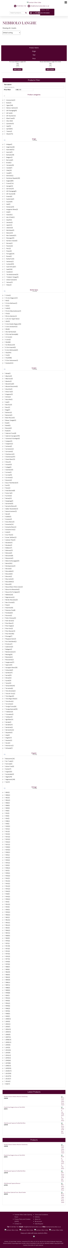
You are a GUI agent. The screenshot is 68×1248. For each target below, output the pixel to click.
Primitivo (8, 644)
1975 (7, 954)
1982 (7, 972)
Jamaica (9, 222)
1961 (7, 917)
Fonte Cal (8, 493)
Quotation (10, 123)
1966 (7, 930)
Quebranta (9, 647)
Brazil (8, 163)
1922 (7, 831)
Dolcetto (8, 480)
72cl (7, 355)
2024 (7, 1081)
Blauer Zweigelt (10, 420)
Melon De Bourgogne (12, 561)
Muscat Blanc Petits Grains (14, 587)
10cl (7, 300)
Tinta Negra (9, 696)
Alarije (7, 373)
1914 (7, 818)
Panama (9, 246)
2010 (7, 1045)
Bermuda (9, 160)
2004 (8, 1029)
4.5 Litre (8, 337)
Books (8, 103)
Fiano (7, 488)
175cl (7, 313)
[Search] (26, 12)
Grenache (9, 524)
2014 (8, 1055)
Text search (7, 84)
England (9, 181)
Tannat (8, 683)
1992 (7, 998)
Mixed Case (10, 118)
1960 (7, 915)
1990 (7, 993)
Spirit (9, 129)
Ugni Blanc (9, 719)
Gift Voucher (11, 116)
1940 (7, 876)
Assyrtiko (8, 399)
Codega (8, 467)
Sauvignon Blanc (11, 667)
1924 (7, 837)
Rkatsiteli (9, 657)
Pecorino (8, 615)
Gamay (8, 498)
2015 (8, 1058)
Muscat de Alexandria (12, 589)
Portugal (10, 254)
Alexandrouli (9, 384)
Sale (8, 126)
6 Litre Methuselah (11, 350)
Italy (9, 220)
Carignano (9, 444)
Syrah (8, 680)
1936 (7, 868)
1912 (7, 813)
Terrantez (9, 688)
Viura (7, 743)
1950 (7, 899)
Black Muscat (10, 418)
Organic (8, 772)
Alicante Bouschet (11, 386)
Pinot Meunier (10, 631)
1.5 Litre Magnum (11, 298)
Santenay (10, 261)
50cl (8, 342)
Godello (8, 516)
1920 (7, 826)
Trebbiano (9, 712)
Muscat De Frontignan (12, 592)
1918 (7, 821)
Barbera (8, 412)
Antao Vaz (9, 392)
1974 (7, 951)
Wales (8, 285)
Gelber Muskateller (11, 509)
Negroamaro (9, 597)
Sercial (8, 675)
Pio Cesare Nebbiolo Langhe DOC (17, 62)
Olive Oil (9, 121)
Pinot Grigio (9, 626)
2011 (7, 1047)
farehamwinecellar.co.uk (53, 1227)
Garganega (9, 501)
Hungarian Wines (12, 209)
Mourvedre (9, 579)
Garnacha (9, 503)
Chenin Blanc (10, 459)
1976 (7, 956)
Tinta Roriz (9, 701)
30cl (7, 329)
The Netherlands (12, 274)
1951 (7, 902)
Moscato (8, 576)
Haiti (8, 204)
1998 (7, 1014)
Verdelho (9, 725)
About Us (37, 1219)
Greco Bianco (9, 522)
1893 (7, 792)
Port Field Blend (10, 641)
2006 (7, 1034)
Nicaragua (10, 238)
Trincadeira (9, 714)
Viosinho (8, 740)
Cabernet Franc (10, 433)
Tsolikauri (8, 717)
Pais (7, 605)
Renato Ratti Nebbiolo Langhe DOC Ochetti (50, 62)
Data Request (39, 1224)
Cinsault (8, 464)
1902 (7, 798)
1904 (7, 800)
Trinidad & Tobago (12, 277)
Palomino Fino (10, 610)
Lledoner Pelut (10, 540)
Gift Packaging (11, 110)
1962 (7, 920)
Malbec (8, 548)
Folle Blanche (10, 490)
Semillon (8, 673)
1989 (7, 990)
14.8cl (7, 308)
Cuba (9, 173)
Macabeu (8, 545)
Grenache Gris (10, 530)
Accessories (10, 100)
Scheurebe (9, 670)
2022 (8, 1076)
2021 (8, 1073)
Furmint (8, 496)
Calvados (10, 165)
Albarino (8, 376)
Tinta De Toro (10, 693)
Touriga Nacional (11, 709)
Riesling (8, 654)
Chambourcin (9, 454)
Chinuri (8, 462)
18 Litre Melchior (11, 316)
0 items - (45, 10)
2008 (8, 1040)
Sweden (9, 272)
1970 (7, 941)
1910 (7, 811)
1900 (7, 795)
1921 (7, 829)
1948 (7, 894)
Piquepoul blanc (10, 639)
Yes (7, 782)
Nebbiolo (9, 595)
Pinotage (8, 636)
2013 (7, 1053)
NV (7, 1084)
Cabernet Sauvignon (12, 436)
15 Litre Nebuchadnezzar (13, 311)
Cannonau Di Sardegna (12, 438)
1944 (7, 886)
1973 (7, 949)
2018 (8, 1066)
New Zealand (11, 235)
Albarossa (9, 379)
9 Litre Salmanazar (11, 360)
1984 (7, 977)
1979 (7, 964)
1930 (7, 852)
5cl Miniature (10, 345)
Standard (9, 363)
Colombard (9, 470)
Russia (9, 256)
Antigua (9, 144)
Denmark (9, 176)
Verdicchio (9, 727)
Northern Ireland (11, 241)
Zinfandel (9, 748)
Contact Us (18, 1224)
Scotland (10, 264)
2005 (8, 1032)
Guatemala (10, 199)
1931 (7, 855)
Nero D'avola (10, 602)
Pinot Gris (9, 628)
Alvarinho (8, 389)
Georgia (9, 186)
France (10, 183)
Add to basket (17, 69)
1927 (7, 844)
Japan (9, 225)
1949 (7, 896)
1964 (7, 925)
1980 (7, 967)
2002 (7, 1024)
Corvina (8, 475)
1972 (7, 946)
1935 (7, 865)
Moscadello (9, 571)
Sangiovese (9, 662)
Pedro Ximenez (10, 618)
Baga (7, 410)
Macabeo (8, 543)
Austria (9, 152)
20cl (7, 321)
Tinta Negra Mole (11, 699)
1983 (7, 975)
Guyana (9, 202)
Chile (9, 170)
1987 (7, 985)
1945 (7, 889)
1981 (7, 969)
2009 (8, 1042)
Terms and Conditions (41, 1214)
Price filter (7, 90)
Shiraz (8, 678)
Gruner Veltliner (10, 537)
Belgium (9, 157)
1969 (7, 938)
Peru (8, 248)
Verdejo (8, 722)
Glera (7, 514)
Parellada (9, 613)
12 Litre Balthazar (11, 303)
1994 (7, 1003)
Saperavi (8, 665)
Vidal (7, 735)
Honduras (10, 207)
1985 (7, 980)
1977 (7, 959)
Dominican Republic (13, 178)
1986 (7, 982)
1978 (7, 962)
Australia (10, 150)
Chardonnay (10, 457)
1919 (7, 824)
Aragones (9, 394)
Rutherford (10, 259)
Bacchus (8, 405)
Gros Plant (9, 535)
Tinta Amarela (10, 691)
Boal (7, 423)
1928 (7, 847)
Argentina (10, 147)
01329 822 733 (21, 6)
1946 (7, 891)
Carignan (8, 441)
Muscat (8, 584)
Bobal (7, 425)
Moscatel (8, 574)
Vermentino (9, 730)
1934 (7, 863)
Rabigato (8, 649)
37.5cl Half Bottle (11, 334)
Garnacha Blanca (11, 506)
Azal (7, 402)
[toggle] (34, 95)
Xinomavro (9, 745)
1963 (7, 923)
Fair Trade (9, 761)
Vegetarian (10, 779)
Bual (7, 431)
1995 (7, 1006)
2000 (8, 1019)
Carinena (8, 446)
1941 (7, 878)
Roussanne (9, 660)
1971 (7, 943)
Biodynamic (10, 759)
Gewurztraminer (11, 511)
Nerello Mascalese (11, 600)
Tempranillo (10, 686)
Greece (9, 196)
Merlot (8, 563)
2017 (8, 1063)
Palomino (9, 608)
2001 (7, 1021)
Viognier (8, 738)
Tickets (9, 131)
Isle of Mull (10, 217)
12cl (7, 306)
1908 (7, 805)
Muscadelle (9, 582)
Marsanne (9, 556)
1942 (7, 881)
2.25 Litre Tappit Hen (12, 319)
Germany (10, 189)
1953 (7, 907)
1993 (7, 1001)
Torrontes (9, 704)
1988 (7, 988)
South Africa (11, 267)
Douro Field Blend (11, 483)
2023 (8, 1079)
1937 (7, 870)
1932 (7, 857)
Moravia (8, 569)
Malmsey (9, 550)
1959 (7, 912)
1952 (7, 904)
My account (38, 1221)
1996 (7, 1008)
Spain (9, 269)
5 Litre (8, 340)
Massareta (9, 558)
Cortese (8, 472)
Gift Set (9, 113)
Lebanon (9, 228)
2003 (7, 1027)
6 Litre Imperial (10, 347)
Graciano (8, 519)
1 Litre (8, 295)
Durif (7, 485)
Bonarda (8, 428)
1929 (7, 850)
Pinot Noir (9, 634)
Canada (9, 168)
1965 (7, 928)
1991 (7, 995)
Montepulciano (10, 566)
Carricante (9, 451)
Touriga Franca (10, 706)
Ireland (9, 215)
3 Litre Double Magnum (13, 324)
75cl (8, 358)
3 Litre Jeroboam (11, 326)
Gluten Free (9, 766)
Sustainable (9, 774)
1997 (7, 1011)
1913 (7, 816)
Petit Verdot (9, 621)
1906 (7, 803)
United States (11, 280)
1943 (7, 883)
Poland (9, 251)
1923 (7, 834)
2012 (8, 1050)
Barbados (10, 155)
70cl (8, 353)
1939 (7, 873)
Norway (9, 243)
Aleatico (8, 381)
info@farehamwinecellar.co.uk (39, 6)
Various (9, 282)
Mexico (9, 233)
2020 (8, 1071)
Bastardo (8, 415)
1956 (7, 910)
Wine (9, 134)
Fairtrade (8, 764)
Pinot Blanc (9, 623)
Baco (7, 407)
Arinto (8, 397)
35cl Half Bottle (10, 332)
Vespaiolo (8, 732)
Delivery (37, 1217)
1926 (7, 842)
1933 (7, 860)
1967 (7, 933)
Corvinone (9, 477)
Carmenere (9, 449)
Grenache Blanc (10, 527)
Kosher (8, 769)
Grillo (7, 532)
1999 (7, 1016)
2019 (8, 1068)
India (8, 212)
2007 (8, 1037)
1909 (7, 808)
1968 (7, 936)
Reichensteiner (10, 652)
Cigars (9, 105)
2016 (8, 1060)
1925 (7, 839)
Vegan (8, 777)
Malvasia (8, 553)
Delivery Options (12, 108)
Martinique (10, 230)
